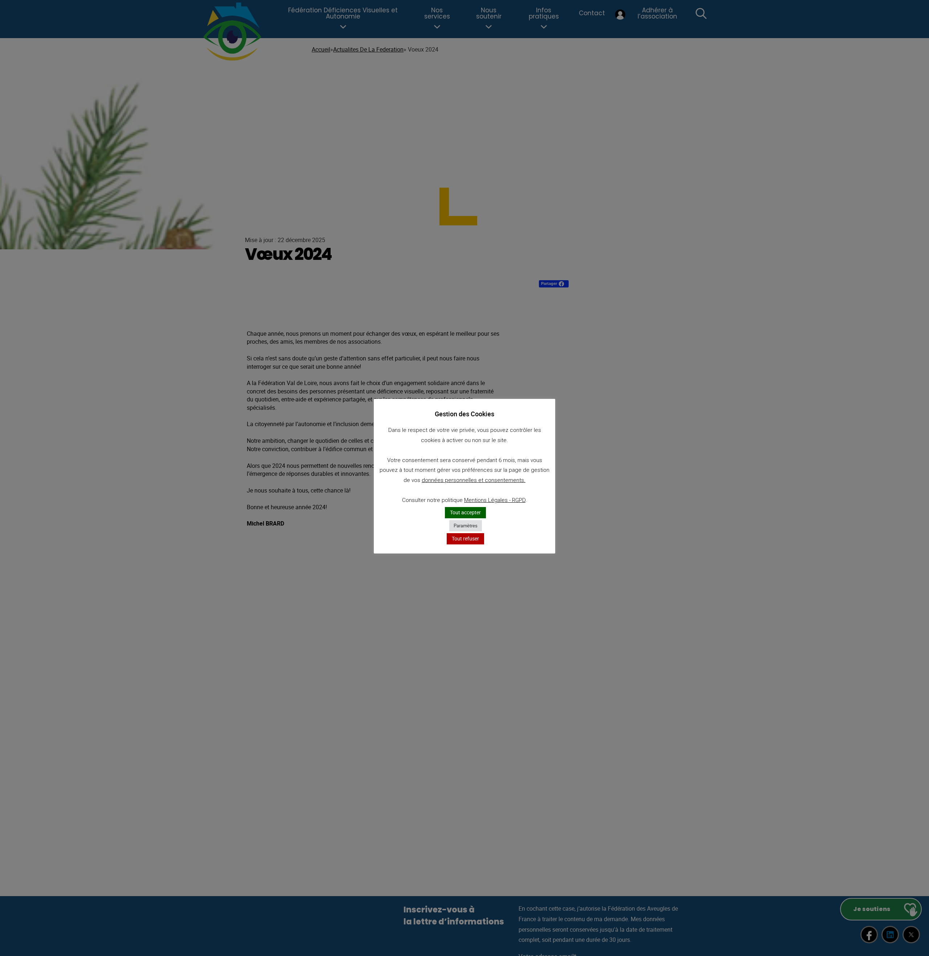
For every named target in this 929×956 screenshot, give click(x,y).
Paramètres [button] (466, 525)
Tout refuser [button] (465, 538)
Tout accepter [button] (465, 512)
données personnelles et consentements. (473, 480)
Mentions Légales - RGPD (494, 500)
